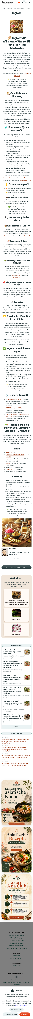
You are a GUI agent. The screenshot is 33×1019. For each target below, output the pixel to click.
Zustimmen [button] (24, 1014)
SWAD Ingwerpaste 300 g (14, 408)
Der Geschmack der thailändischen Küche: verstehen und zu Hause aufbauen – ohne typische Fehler (14, 749)
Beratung (16, 953)
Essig (13, 275)
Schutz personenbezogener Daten (16, 948)
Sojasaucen (7, 236)
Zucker (18, 275)
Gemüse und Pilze (25, 180)
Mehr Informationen (21, 1005)
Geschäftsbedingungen (16, 935)
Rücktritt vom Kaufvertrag (16, 945)
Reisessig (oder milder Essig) (15, 454)
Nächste (15, 727)
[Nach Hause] (7, 2)
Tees (10, 178)
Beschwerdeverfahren (16, 943)
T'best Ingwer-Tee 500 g (13, 399)
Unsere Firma (16, 963)
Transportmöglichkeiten (16, 940)
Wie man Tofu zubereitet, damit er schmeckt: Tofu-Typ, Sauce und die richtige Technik (15, 764)
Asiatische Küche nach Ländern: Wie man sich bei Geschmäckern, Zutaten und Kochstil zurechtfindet (15, 741)
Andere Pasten (24, 178)
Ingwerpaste (10, 459)
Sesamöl (27, 236)
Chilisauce (9, 469)
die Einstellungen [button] (16, 1009)
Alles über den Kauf (16, 933)
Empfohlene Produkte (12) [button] (15, 567)
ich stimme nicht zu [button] (11, 1014)
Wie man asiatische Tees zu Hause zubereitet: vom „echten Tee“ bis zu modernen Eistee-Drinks (15, 757)
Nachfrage (16, 956)
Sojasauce (9, 452)
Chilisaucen (16, 277)
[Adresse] (16, 976)
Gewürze (5, 178)
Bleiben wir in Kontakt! (16, 958)
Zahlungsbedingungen (16, 938)
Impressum (16, 966)
